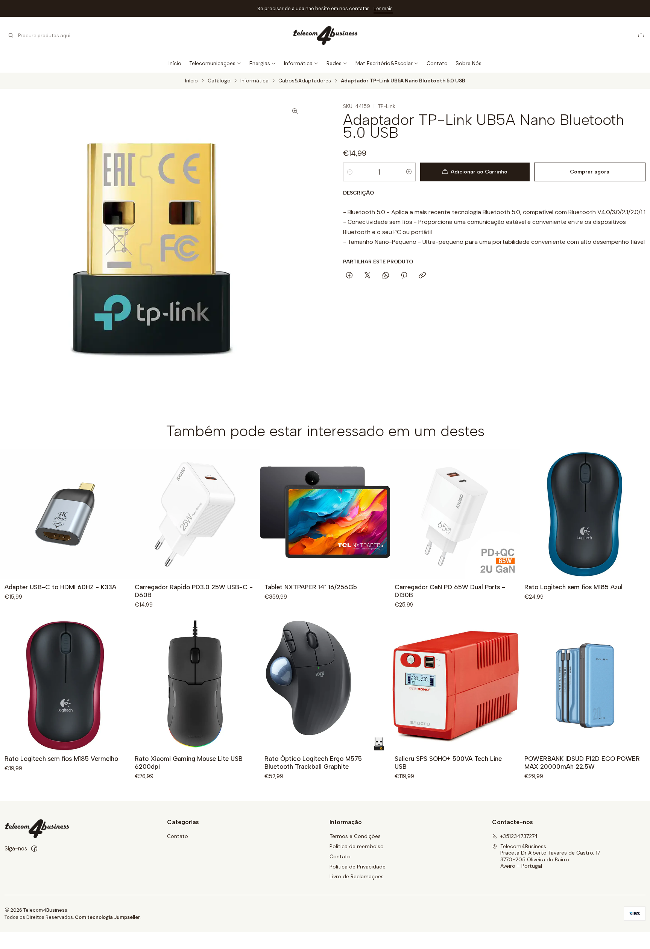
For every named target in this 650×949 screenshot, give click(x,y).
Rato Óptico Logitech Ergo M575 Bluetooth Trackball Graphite (313, 762)
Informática (298, 63)
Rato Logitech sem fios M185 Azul (573, 587)
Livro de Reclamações (357, 876)
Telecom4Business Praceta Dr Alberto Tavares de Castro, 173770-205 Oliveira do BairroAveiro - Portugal (550, 856)
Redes (334, 63)
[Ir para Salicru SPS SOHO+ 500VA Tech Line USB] (455, 685)
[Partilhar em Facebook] (349, 276)
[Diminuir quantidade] (349, 172)
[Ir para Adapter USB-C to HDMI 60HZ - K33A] (65, 514)
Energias (259, 63)
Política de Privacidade (358, 866)
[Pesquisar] (11, 35)
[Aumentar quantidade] (408, 172)
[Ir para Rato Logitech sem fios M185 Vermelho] (65, 685)
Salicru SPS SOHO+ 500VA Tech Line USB (448, 762)
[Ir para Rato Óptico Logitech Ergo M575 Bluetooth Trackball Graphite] (325, 685)
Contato (437, 63)
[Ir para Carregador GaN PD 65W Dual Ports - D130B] (455, 514)
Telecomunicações (212, 63)
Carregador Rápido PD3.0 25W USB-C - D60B (194, 591)
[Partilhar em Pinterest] (404, 276)
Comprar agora (589, 172)
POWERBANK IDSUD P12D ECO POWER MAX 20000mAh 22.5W (582, 762)
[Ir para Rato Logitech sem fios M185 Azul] (585, 514)
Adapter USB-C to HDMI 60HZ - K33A (60, 587)
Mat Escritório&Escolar (384, 63)
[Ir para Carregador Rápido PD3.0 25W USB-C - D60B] (195, 514)
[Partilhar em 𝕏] (367, 276)
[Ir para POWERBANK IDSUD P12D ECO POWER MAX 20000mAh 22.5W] (585, 685)
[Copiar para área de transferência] (422, 276)
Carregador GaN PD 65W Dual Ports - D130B (450, 591)
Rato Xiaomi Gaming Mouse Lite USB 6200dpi (189, 762)
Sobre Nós (468, 63)
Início (175, 63)
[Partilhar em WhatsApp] (386, 276)
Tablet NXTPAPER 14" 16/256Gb (310, 587)
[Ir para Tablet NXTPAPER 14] (325, 514)
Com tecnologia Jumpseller (107, 917)
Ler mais (383, 8)
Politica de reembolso (357, 846)
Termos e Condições (355, 836)
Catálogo (219, 81)
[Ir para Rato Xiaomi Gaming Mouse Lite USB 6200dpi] (195, 685)
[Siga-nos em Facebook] (34, 848)
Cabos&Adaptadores (304, 81)
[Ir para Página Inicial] (325, 35)
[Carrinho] (640, 35)
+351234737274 (519, 836)
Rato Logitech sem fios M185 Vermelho (61, 758)
